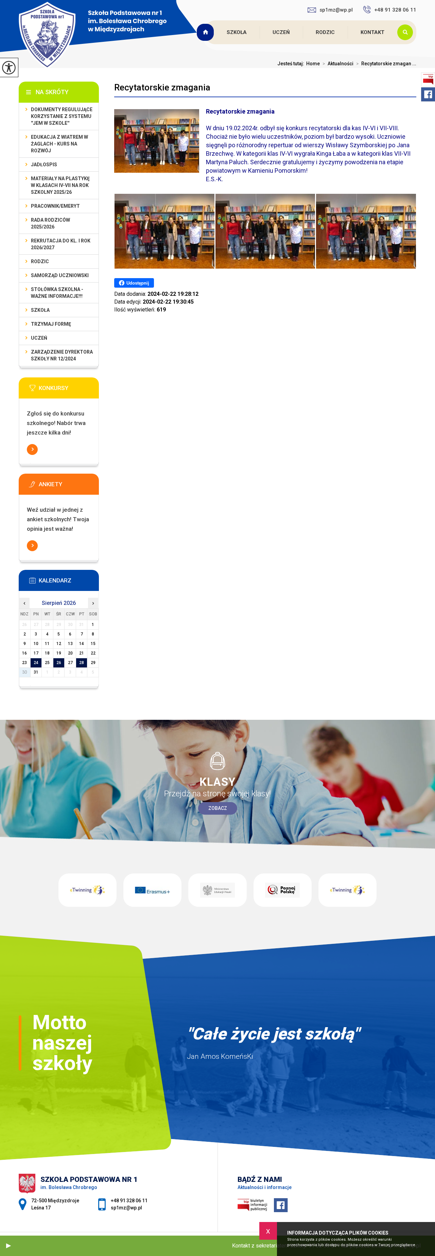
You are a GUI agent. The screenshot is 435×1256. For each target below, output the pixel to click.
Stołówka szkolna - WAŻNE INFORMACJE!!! (57, 293)
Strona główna (205, 32)
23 (24, 662)
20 (70, 653)
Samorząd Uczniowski (60, 275)
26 (58, 662)
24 (36, 662)
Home (313, 63)
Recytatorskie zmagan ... (386, 63)
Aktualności (338, 63)
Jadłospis (44, 164)
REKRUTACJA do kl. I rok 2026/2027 (60, 244)
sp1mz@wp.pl (336, 10)
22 (93, 653)
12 (58, 643)
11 (47, 643)
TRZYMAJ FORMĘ (51, 324)
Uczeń (281, 32)
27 (70, 662)
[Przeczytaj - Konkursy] (69, 390)
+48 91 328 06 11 (395, 10)
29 (93, 662)
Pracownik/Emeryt (55, 206)
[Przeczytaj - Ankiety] (69, 486)
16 (24, 653)
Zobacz (217, 808)
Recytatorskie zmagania (162, 87)
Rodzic (325, 32)
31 (36, 672)
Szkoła (237, 32)
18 (47, 653)
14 (81, 643)
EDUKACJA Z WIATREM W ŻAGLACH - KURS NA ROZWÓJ (59, 143)
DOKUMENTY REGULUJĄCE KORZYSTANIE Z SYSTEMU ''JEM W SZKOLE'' (61, 116)
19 (58, 653)
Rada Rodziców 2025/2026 (50, 223)
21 (81, 653)
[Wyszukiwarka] (406, 32)
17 (36, 653)
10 (36, 643)
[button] (8, 1246)
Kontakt (372, 32)
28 (81, 662)
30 (24, 672)
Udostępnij (137, 283)
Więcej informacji (32, 449)
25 (47, 662)
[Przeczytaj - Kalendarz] (69, 582)
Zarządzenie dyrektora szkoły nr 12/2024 (62, 355)
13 (70, 643)
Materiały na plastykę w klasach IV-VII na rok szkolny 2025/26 (60, 185)
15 (93, 643)
